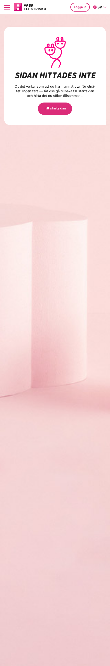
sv (99, 7)
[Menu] (8, 7)
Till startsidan (55, 108)
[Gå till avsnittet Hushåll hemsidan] (30, 7)
